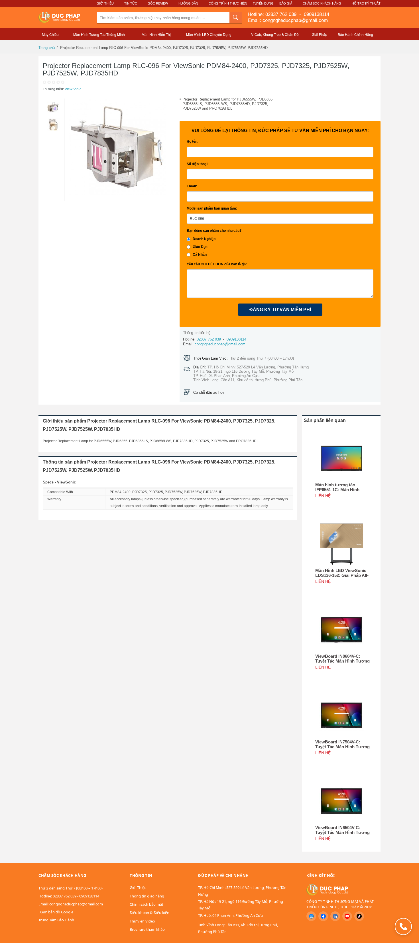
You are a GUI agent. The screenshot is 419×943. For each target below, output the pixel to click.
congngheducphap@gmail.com (220, 344)
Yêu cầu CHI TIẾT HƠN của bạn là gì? (217, 264)
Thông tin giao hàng (147, 896)
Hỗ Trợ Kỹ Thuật (366, 3)
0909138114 (315, 14)
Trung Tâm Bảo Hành (56, 919)
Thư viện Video (142, 921)
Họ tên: (192, 142)
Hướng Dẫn (188, 3)
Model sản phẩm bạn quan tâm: (212, 208)
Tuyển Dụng (263, 3)
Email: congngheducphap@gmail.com (288, 20)
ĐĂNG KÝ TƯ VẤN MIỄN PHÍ (280, 309)
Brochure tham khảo (147, 929)
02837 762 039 (281, 14)
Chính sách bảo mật (146, 904)
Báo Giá (285, 3)
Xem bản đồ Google (56, 912)
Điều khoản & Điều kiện (149, 912)
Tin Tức (130, 3)
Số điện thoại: (198, 164)
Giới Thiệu (105, 3)
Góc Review (158, 3)
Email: (192, 186)
